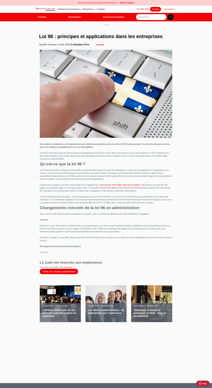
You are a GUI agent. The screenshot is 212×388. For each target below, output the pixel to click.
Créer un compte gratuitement (58, 271)
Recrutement (75, 17)
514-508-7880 (143, 9)
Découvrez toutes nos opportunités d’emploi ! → (106, 3)
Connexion (169, 9)
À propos (101, 9)
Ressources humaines (113, 17)
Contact (155, 9)
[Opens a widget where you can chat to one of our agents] (203, 384)
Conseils (42, 17)
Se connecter (66, 267)
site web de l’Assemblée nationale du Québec (121, 185)
